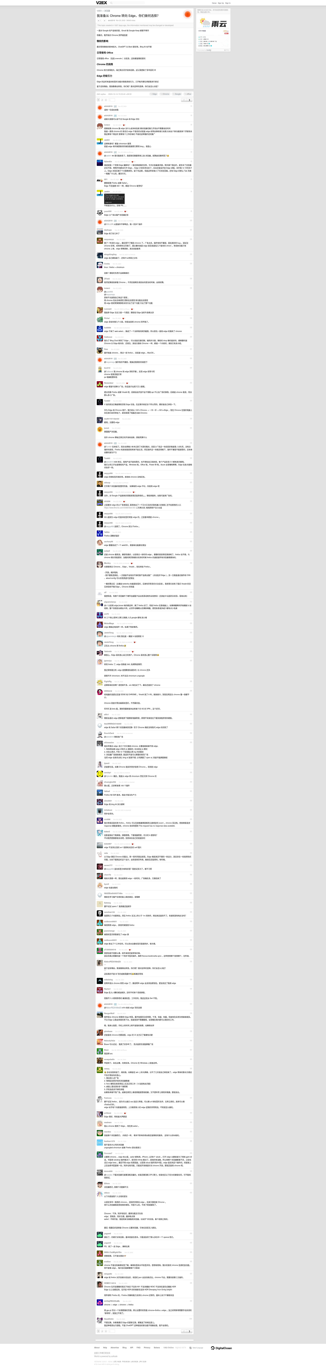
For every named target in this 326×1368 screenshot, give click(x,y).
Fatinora (107, 1098)
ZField (107, 278)
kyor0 (106, 884)
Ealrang (107, 902)
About (97, 1347)
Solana (157, 1347)
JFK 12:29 (142, 1361)
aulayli (107, 551)
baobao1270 (109, 1141)
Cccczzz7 (108, 1153)
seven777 (108, 865)
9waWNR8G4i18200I (112, 723)
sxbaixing (108, 979)
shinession (109, 742)
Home (214, 3)
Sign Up (221, 3)
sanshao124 (109, 912)
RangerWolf (109, 1013)
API (131, 1347)
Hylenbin (108, 161)
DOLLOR (109, 224)
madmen (108, 1122)
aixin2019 (111, 20)
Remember (108, 383)
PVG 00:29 (126, 1361)
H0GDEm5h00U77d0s (113, 893)
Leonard (107, 309)
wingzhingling (110, 254)
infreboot (108, 810)
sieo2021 (108, 800)
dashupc (108, 230)
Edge (154, 94)
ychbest (107, 1113)
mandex (107, 1131)
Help (105, 1347)
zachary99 (108, 541)
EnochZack (109, 733)
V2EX (99, 10)
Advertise (115, 1347)
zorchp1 (107, 772)
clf (105, 592)
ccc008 (107, 819)
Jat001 (107, 140)
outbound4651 (110, 921)
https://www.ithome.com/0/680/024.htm (119, 507)
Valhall (107, 791)
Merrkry (107, 563)
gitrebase (108, 1031)
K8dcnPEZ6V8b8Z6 (112, 961)
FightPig (108, 681)
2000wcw (108, 691)
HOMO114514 (110, 1283)
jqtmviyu (108, 660)
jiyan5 (106, 763)
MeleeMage (109, 623)
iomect (107, 124)
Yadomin (108, 651)
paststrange (109, 930)
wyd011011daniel (111, 418)
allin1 (106, 714)
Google (177, 94)
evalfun (107, 1261)
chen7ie (107, 874)
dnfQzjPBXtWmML (112, 1301)
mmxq (106, 1068)
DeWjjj (209, 50)
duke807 (108, 843)
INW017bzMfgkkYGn (113, 1252)
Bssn (106, 1050)
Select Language (197, 1348)
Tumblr (107, 400)
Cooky (107, 263)
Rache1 (107, 989)
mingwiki (108, 1273)
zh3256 (107, 501)
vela (106, 853)
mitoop (107, 482)
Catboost (108, 337)
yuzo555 (107, 211)
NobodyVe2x (109, 1040)
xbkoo (107, 1192)
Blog (125, 1347)
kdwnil (107, 831)
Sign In (227, 3)
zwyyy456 (108, 473)
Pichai (107, 318)
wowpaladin (109, 1059)
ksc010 (107, 368)
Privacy (147, 1347)
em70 (106, 614)
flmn (106, 349)
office (188, 94)
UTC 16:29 (117, 1361)
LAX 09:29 (134, 1361)
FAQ (138, 1347)
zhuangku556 (110, 782)
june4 (106, 428)
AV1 (105, 179)
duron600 (108, 1171)
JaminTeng (109, 632)
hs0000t (107, 327)
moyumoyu (109, 239)
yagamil (107, 1233)
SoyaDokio (109, 1319)
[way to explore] (102, 3)
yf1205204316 (110, 949)
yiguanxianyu (110, 601)
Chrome (165, 94)
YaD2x (107, 532)
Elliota (107, 1183)
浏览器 (107, 10)
